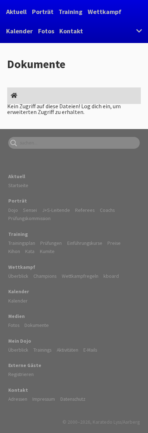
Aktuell (16, 12)
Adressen (17, 399)
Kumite (47, 251)
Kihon (14, 251)
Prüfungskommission (29, 218)
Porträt (43, 12)
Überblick (18, 276)
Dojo (13, 210)
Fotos (46, 31)
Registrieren (21, 374)
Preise (114, 243)
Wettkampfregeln (80, 276)
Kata (29, 251)
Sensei (30, 210)
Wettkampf (104, 12)
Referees (84, 210)
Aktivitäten (67, 350)
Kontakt (71, 31)
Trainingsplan (21, 243)
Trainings (42, 350)
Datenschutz (72, 399)
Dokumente (36, 325)
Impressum (43, 399)
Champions (44, 276)
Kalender (19, 31)
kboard (111, 276)
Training (71, 12)
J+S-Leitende (56, 210)
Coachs (107, 210)
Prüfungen (51, 243)
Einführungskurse (84, 243)
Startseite (18, 185)
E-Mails (90, 350)
